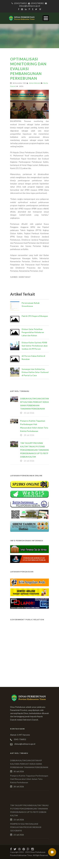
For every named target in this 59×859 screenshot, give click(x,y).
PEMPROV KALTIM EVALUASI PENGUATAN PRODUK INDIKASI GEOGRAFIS (25, 827)
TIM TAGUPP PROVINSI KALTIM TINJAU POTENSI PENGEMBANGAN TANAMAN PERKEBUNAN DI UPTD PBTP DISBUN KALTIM (34, 450)
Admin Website (35, 83)
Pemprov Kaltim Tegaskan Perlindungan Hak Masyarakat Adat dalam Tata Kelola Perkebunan (29, 779)
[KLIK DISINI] (29, 484)
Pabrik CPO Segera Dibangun (35, 316)
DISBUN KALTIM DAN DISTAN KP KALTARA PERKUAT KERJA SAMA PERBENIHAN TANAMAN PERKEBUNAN (29, 763)
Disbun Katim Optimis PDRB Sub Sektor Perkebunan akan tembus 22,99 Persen (35, 345)
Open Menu (46, 18)
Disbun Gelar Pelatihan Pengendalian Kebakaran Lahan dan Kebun (33, 332)
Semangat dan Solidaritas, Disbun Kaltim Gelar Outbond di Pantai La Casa (35, 372)
